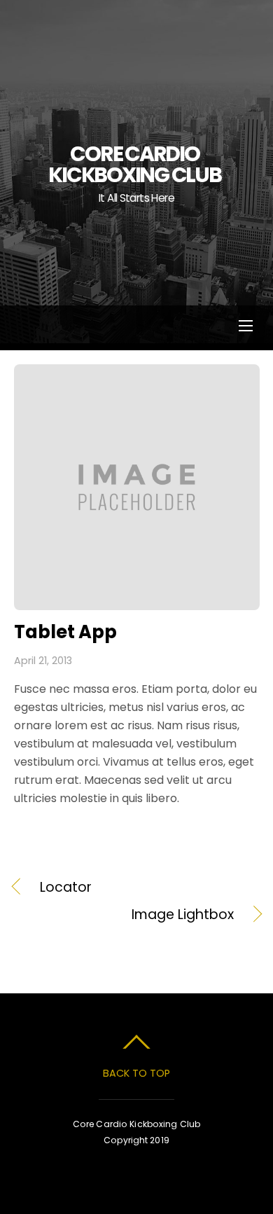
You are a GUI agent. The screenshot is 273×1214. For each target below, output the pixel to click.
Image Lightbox (124, 915)
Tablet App (65, 631)
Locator (66, 887)
